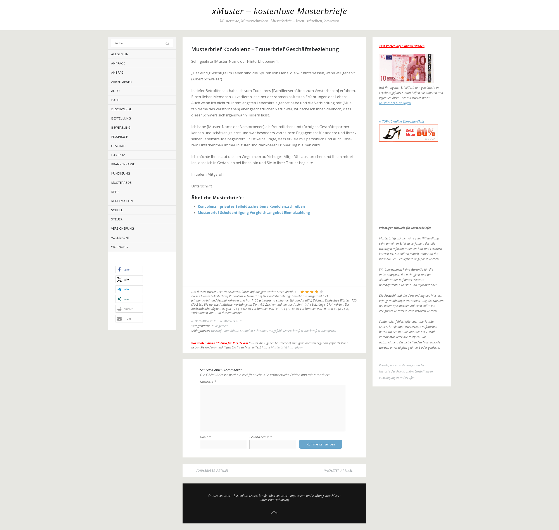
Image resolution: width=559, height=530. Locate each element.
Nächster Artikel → (340, 470)
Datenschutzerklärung (274, 500)
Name (205, 437)
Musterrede (121, 182)
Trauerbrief (308, 331)
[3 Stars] (312, 292)
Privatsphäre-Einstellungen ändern (402, 365)
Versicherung (122, 228)
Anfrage (118, 63)
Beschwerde (121, 109)
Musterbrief (291, 331)
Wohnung (119, 247)
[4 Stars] (316, 292)
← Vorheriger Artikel (210, 470)
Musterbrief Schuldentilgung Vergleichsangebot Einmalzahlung (254, 212)
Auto (115, 91)
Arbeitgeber (121, 82)
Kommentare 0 (230, 321)
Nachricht (208, 381)
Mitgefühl (275, 331)
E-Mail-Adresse (260, 437)
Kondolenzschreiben (253, 331)
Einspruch (119, 137)
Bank (115, 100)
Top (274, 512)
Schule (117, 210)
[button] (129, 269)
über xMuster (278, 496)
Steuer (116, 219)
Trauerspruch (327, 331)
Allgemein (119, 54)
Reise (115, 192)
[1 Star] (302, 292)
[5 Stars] (321, 292)
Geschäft (119, 146)
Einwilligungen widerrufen (396, 378)
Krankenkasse (123, 164)
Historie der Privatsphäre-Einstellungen (406, 371)
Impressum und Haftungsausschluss (314, 496)
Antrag (117, 72)
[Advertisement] (274, 251)
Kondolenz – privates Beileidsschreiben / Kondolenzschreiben (251, 206)
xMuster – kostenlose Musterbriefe (279, 11)
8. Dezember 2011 (204, 321)
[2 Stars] (307, 292)
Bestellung (121, 118)
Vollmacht (120, 238)
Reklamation (122, 201)
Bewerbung (121, 127)
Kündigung (120, 173)
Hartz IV (118, 155)
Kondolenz (231, 331)
